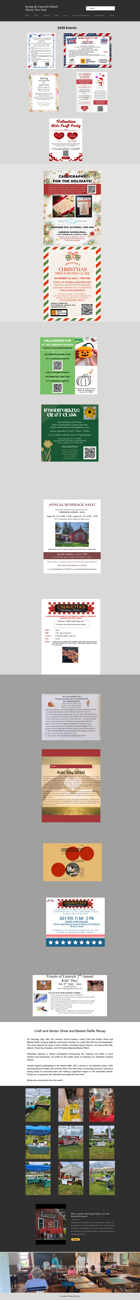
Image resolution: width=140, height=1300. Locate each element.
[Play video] (50, 1224)
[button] (75, 1239)
